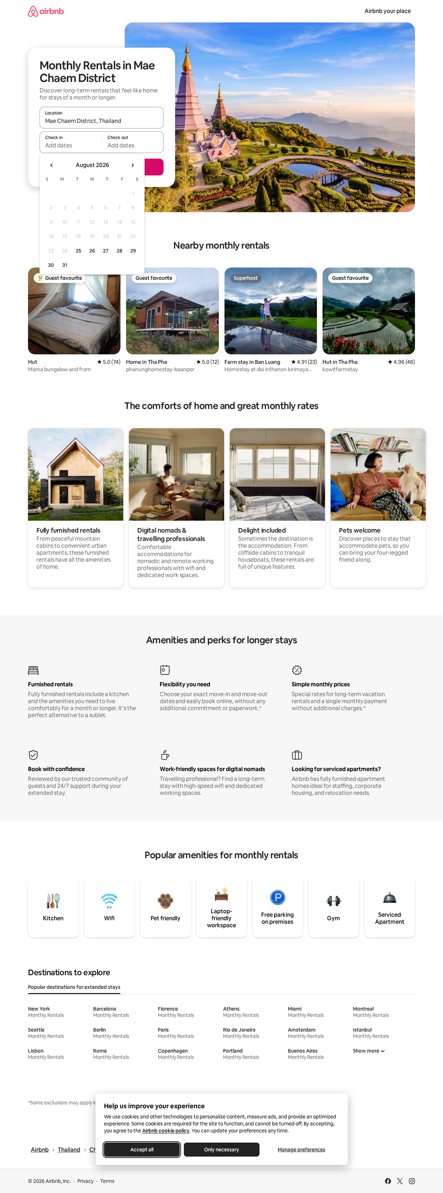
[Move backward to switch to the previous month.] (52, 165)
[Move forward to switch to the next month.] (132, 165)
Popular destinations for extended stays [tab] (74, 987)
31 (64, 265)
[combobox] (101, 121)
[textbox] (70, 145)
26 (92, 251)
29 (133, 251)
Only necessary (221, 1149)
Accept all (141, 1149)
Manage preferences (301, 1149)
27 (106, 251)
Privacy (85, 1181)
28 (119, 251)
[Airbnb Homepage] (46, 11)
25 (78, 251)
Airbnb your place (388, 11)
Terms (107, 1181)
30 (51, 265)
